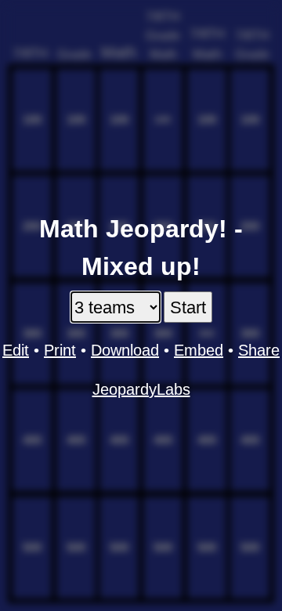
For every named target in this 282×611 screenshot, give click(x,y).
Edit (15, 350)
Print (60, 350)
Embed (198, 350)
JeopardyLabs (141, 389)
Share (259, 350)
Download (125, 350)
